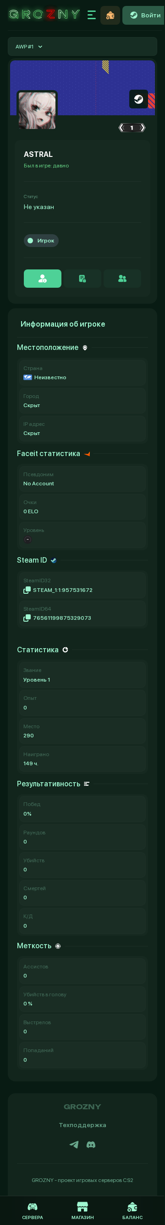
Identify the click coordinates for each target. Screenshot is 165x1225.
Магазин (83, 1217)
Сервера (32, 1217)
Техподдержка (82, 1124)
